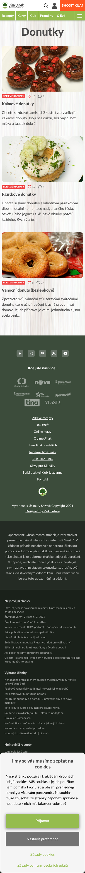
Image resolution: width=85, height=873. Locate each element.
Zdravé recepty (13, 96)
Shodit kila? (72, 5)
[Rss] (54, 353)
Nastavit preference (42, 839)
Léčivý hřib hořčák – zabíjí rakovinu (25, 637)
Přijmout (42, 821)
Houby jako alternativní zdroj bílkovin (27, 733)
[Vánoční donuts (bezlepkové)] (42, 255)
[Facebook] (20, 353)
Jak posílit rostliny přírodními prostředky (28, 652)
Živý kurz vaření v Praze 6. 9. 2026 (25, 616)
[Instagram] (31, 353)
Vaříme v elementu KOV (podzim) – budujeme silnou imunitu (41, 627)
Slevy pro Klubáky (42, 466)
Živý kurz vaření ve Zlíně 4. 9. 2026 (25, 622)
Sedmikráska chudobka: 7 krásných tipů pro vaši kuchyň (38, 642)
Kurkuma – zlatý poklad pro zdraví (25, 728)
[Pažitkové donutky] (42, 159)
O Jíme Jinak (42, 438)
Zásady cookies (42, 854)
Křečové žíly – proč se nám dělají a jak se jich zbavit (35, 723)
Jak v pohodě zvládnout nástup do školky (29, 632)
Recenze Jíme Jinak (42, 452)
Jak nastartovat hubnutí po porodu (25, 694)
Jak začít (43, 425)
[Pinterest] (42, 353)
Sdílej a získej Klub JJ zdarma (43, 472)
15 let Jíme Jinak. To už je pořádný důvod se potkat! (35, 647)
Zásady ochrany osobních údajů (42, 865)
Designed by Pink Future (43, 511)
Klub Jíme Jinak (42, 459)
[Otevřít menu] (80, 15)
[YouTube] (65, 353)
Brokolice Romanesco (18, 718)
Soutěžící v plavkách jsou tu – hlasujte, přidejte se (34, 713)
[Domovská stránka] (13, 6)
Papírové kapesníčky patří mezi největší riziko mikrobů (36, 688)
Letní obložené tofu (16, 751)
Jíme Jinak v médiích (42, 445)
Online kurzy (42, 431)
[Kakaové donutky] (42, 69)
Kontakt (42, 479)
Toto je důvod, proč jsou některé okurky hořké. (32, 707)
